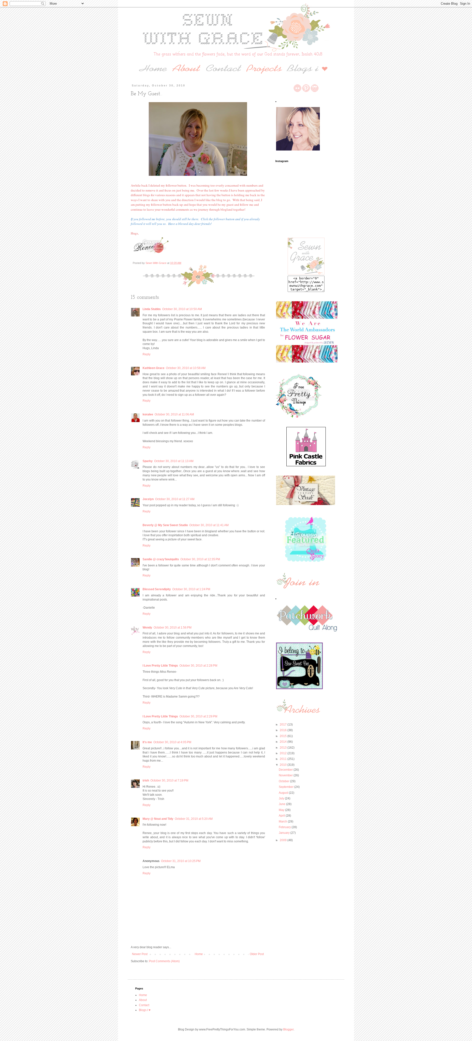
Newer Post (140, 954)
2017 (283, 724)
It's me (147, 742)
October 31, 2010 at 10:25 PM (181, 861)
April (282, 815)
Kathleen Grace (153, 368)
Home (199, 954)
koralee (148, 414)
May (282, 810)
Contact (144, 1005)
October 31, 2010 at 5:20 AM (194, 819)
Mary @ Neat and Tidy (158, 819)
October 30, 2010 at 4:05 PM (172, 742)
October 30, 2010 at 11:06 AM (174, 414)
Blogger (288, 1029)
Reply (146, 354)
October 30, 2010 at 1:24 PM (191, 589)
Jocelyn (148, 499)
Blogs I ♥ (144, 1010)
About (143, 1000)
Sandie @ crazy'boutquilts (161, 559)
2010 (283, 765)
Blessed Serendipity (157, 589)
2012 (283, 753)
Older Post (257, 954)
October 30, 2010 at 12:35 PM (200, 559)
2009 (283, 840)
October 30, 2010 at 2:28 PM (198, 665)
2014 (283, 741)
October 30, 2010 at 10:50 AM (182, 309)
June (282, 804)
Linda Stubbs (152, 309)
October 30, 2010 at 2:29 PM (198, 716)
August (284, 792)
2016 (283, 730)
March (283, 821)
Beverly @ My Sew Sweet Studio (165, 525)
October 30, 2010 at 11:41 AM (209, 525)
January (284, 833)
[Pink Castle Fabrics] (306, 465)
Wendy (147, 627)
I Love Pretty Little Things (160, 665)
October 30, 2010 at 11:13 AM (173, 461)
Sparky (148, 461)
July (282, 798)
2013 (283, 747)
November (286, 775)
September (286, 787)
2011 (283, 759)
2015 (283, 736)
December (286, 769)
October (284, 781)
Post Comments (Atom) (164, 961)
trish (146, 780)
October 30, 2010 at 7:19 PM (169, 780)
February (285, 827)
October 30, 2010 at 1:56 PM (173, 627)
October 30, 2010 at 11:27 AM (174, 499)
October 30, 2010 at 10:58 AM (186, 368)
